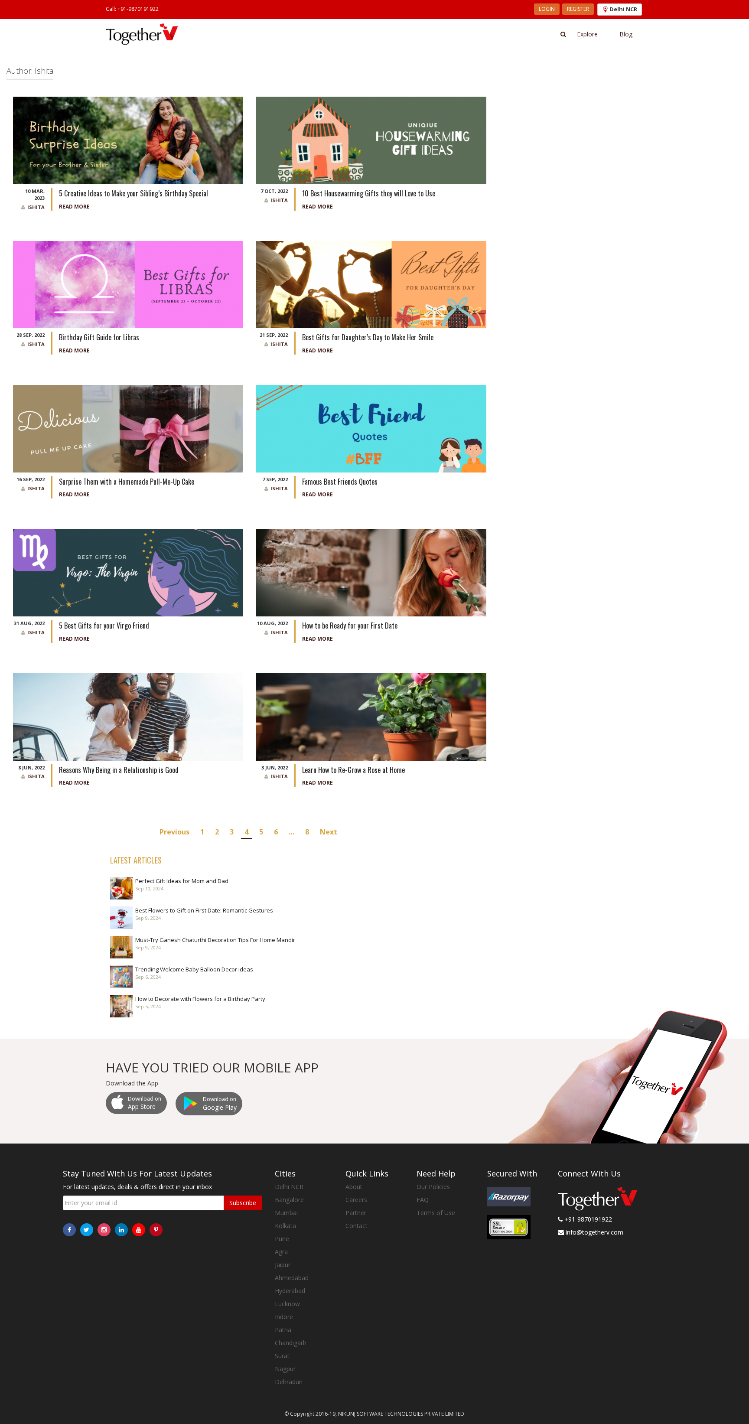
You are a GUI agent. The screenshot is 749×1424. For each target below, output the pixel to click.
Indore (284, 1317)
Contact (356, 1226)
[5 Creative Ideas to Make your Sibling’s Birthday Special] (128, 140)
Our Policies (433, 1187)
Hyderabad (290, 1291)
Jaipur (282, 1265)
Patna (283, 1330)
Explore (587, 34)
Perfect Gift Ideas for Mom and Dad (181, 881)
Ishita (36, 207)
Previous (174, 832)
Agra (281, 1252)
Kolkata (285, 1226)
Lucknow (287, 1304)
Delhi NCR (289, 1187)
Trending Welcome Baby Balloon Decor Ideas (194, 969)
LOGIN (547, 9)
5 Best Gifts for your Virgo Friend (105, 625)
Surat (282, 1356)
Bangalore (289, 1200)
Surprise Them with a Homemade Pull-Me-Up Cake (126, 481)
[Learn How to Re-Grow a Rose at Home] (371, 716)
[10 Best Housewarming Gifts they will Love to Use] (371, 140)
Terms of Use (436, 1213)
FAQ (423, 1200)
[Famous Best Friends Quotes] (371, 428)
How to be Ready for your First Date (350, 625)
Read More (74, 206)
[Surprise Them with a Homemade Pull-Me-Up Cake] (128, 428)
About (353, 1187)
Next (328, 832)
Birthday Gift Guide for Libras (99, 337)
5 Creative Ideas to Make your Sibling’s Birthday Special (133, 193)
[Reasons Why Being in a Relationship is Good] (128, 716)
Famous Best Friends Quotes (340, 481)
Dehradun (289, 1382)
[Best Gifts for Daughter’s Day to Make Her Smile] (371, 284)
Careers (356, 1200)
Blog (625, 34)
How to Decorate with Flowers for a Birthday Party (200, 999)
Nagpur (285, 1369)
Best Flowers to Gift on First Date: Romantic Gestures (204, 910)
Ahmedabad (292, 1278)
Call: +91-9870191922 (132, 9)
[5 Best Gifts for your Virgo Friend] (128, 572)
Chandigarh (290, 1343)
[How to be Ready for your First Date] (371, 572)
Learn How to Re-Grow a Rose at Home (354, 770)
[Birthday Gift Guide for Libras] (128, 284)
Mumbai (286, 1213)
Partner (355, 1213)
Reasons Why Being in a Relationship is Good (119, 770)
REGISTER (578, 9)
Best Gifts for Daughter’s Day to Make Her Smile (367, 337)
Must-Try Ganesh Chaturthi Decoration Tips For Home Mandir (215, 940)
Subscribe (242, 1203)
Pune (282, 1239)
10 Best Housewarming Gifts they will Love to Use (369, 193)
